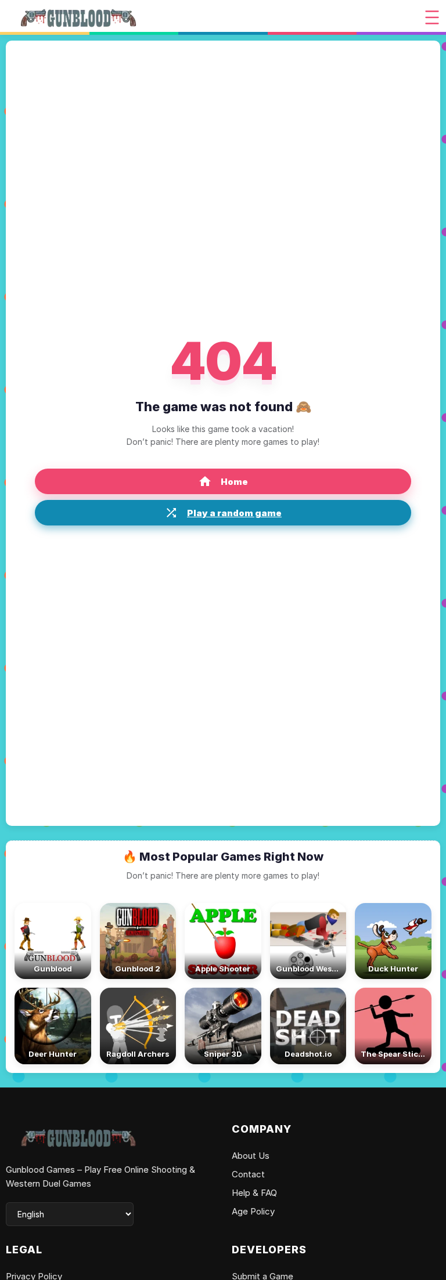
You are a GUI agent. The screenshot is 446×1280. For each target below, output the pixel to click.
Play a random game (234, 512)
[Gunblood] (78, 17)
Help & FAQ (254, 1192)
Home (234, 481)
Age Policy (253, 1211)
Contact (248, 1174)
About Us (250, 1155)
